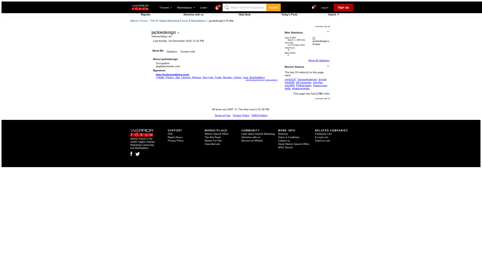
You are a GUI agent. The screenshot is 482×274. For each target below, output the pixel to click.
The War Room (213, 137)
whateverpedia (301, 88)
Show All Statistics (318, 60)
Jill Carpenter (304, 82)
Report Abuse (175, 137)
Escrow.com (321, 137)
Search (273, 7)
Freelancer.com (323, 133)
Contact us (284, 140)
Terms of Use (222, 115)
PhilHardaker (304, 85)
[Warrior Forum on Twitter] (137, 154)
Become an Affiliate (252, 140)
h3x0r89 (289, 82)
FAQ (170, 133)
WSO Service (285, 147)
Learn (204, 7)
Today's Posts (289, 14)
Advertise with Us (322, 26)
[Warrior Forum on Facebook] (131, 153)
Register (145, 14)
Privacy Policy (241, 115)
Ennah (322, 79)
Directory (283, 133)
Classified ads (212, 144)
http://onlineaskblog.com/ (172, 74)
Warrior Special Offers (217, 133)
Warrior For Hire (213, 140)
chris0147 (290, 79)
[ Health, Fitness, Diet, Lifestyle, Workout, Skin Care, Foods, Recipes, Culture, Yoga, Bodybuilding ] (210, 77)
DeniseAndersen (307, 79)
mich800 (290, 85)
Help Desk (244, 14)
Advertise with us (193, 14)
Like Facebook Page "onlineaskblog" (262, 80)
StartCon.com (322, 140)
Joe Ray (318, 82)
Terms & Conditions (289, 137)
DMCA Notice (260, 115)
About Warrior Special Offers (293, 144)
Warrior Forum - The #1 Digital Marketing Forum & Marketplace (168, 20)
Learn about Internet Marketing (258, 133)
